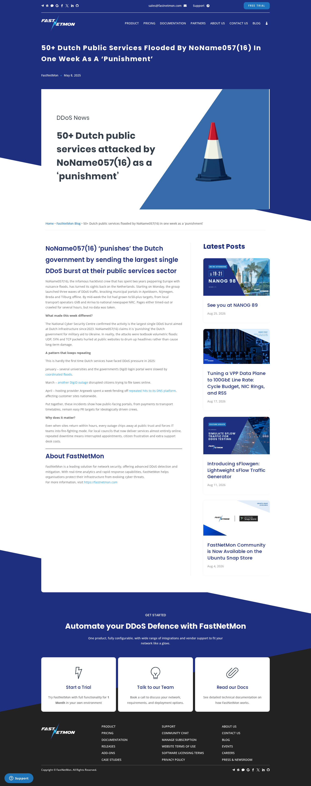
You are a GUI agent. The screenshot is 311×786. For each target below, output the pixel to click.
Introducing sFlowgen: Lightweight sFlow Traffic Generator (236, 470)
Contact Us (239, 23)
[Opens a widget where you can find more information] (18, 778)
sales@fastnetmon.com (165, 6)
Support (198, 6)
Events (227, 746)
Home (49, 223)
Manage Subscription (179, 740)
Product (132, 23)
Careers (228, 753)
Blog (256, 23)
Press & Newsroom (237, 760)
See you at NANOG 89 (232, 305)
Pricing (149, 23)
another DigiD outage (72, 382)
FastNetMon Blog (68, 223)
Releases (108, 746)
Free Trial (256, 5)
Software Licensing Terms (183, 753)
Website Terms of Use (179, 746)
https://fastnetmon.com (100, 482)
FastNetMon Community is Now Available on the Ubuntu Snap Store (236, 551)
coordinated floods (58, 374)
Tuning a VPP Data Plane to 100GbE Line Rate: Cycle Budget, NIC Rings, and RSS (236, 383)
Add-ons (108, 753)
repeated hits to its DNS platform (152, 391)
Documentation (173, 23)
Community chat (175, 733)
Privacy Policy (173, 760)
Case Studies (111, 760)
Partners (198, 23)
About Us (217, 23)
